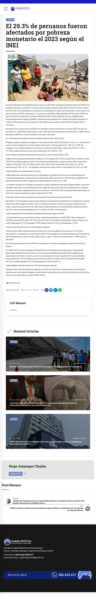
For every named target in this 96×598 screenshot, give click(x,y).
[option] (48, 77)
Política (10, 20)
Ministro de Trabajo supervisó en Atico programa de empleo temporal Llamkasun (45, 366)
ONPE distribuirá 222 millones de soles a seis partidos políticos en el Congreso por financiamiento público (46, 442)
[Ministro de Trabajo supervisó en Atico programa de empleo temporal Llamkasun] (48, 354)
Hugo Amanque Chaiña (12, 290)
